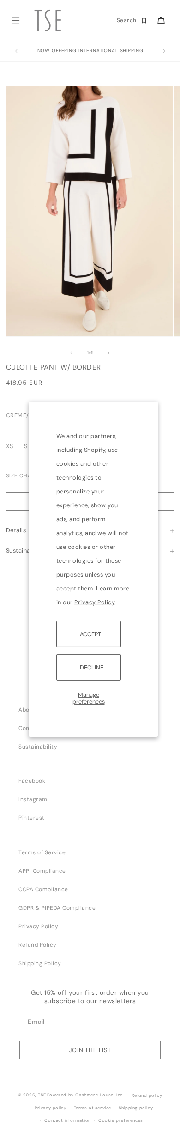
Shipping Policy (39, 963)
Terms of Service (42, 852)
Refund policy (147, 1095)
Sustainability (37, 746)
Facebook (31, 781)
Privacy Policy (94, 602)
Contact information (67, 1120)
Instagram (33, 799)
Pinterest (31, 818)
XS (10, 446)
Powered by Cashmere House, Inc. (85, 1095)
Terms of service (93, 1108)
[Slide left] (71, 353)
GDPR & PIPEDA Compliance (57, 908)
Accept (90, 634)
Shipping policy (136, 1108)
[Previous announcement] (16, 51)
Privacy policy (50, 1108)
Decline (91, 667)
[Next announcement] (164, 51)
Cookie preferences (120, 1120)
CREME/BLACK (27, 415)
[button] (15, 20)
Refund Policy (37, 945)
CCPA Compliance (43, 889)
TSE (42, 1095)
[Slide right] (109, 353)
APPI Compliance (42, 871)
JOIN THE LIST (90, 1050)
